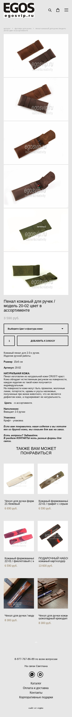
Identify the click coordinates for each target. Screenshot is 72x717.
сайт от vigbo (36, 708)
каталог (7, 28)
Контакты (36, 692)
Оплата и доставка (36, 688)
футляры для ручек (23, 28)
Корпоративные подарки (36, 697)
